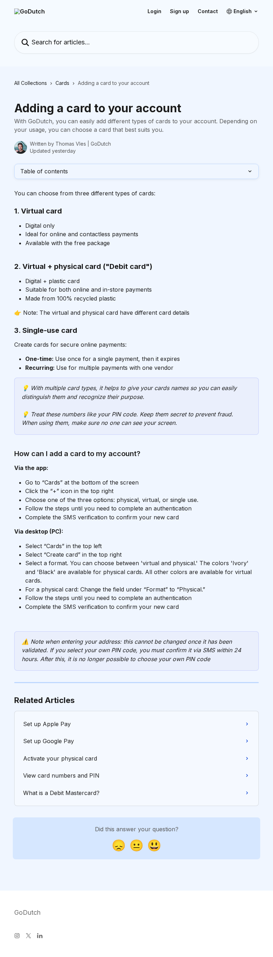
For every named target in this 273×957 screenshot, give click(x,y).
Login (154, 11)
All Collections (30, 83)
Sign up (179, 11)
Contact (208, 11)
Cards (62, 83)
